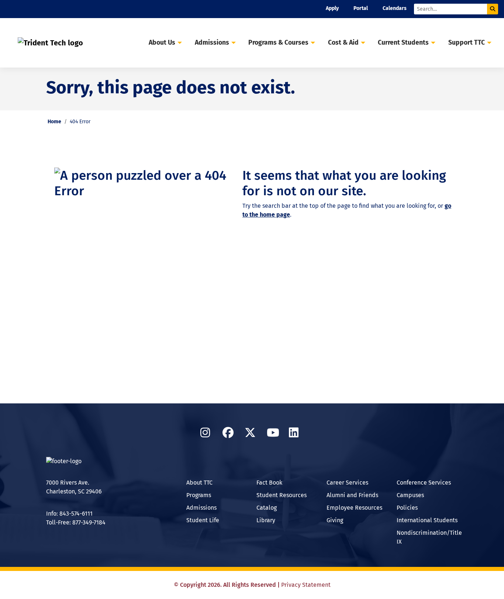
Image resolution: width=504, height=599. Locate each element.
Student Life (202, 520)
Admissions (201, 507)
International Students (427, 520)
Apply (332, 8)
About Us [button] (162, 43)
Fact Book (269, 482)
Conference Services (424, 482)
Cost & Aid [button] (343, 43)
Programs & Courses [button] (278, 43)
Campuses (410, 495)
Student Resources (281, 495)
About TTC (199, 482)
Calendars (395, 8)
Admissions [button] (212, 43)
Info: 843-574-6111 (69, 513)
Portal (360, 8)
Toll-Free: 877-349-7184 (76, 522)
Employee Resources (354, 507)
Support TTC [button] (466, 43)
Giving (335, 520)
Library (265, 520)
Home (54, 121)
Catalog (266, 507)
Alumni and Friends (352, 495)
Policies (407, 507)
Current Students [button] (403, 43)
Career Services (347, 482)
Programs (198, 495)
